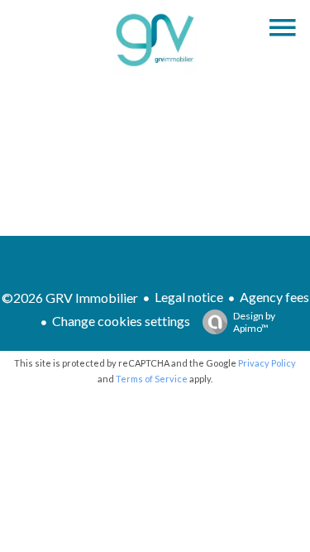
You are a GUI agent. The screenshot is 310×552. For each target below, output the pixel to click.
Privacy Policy (267, 363)
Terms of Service (152, 378)
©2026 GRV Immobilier (70, 297)
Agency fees (274, 297)
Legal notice (189, 297)
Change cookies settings (121, 321)
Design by (254, 322)
